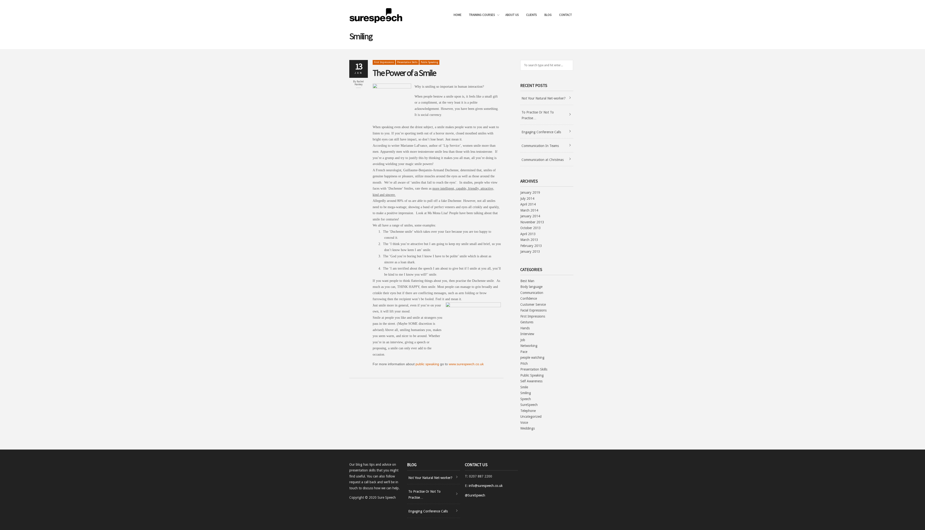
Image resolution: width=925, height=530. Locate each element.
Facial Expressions (533, 310)
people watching (532, 357)
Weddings (527, 428)
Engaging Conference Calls (541, 132)
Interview (527, 334)
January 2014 (530, 216)
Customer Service (533, 304)
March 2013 (529, 240)
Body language (531, 287)
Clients (531, 15)
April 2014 (528, 204)
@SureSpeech (475, 495)
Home (458, 15)
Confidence (528, 298)
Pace (523, 352)
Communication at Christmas (543, 160)
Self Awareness (531, 381)
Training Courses (482, 15)
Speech (525, 399)
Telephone (528, 411)
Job (522, 340)
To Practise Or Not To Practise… (538, 115)
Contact (565, 15)
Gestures (526, 322)
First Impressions (384, 62)
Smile (524, 387)
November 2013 (532, 222)
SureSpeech (529, 405)
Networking (528, 346)
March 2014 (529, 210)
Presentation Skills (407, 62)
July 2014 (527, 198)
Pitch (524, 363)
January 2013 (530, 251)
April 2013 (528, 234)
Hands (525, 328)
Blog (548, 15)
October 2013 (530, 228)
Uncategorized (531, 416)
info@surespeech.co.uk (486, 486)
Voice (524, 422)
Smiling (525, 393)
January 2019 (530, 192)
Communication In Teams (540, 146)
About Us (512, 15)
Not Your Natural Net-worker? (544, 98)
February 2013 (531, 246)
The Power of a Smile (404, 72)
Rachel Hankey (359, 83)
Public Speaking (429, 62)
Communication (531, 293)
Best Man (527, 281)
